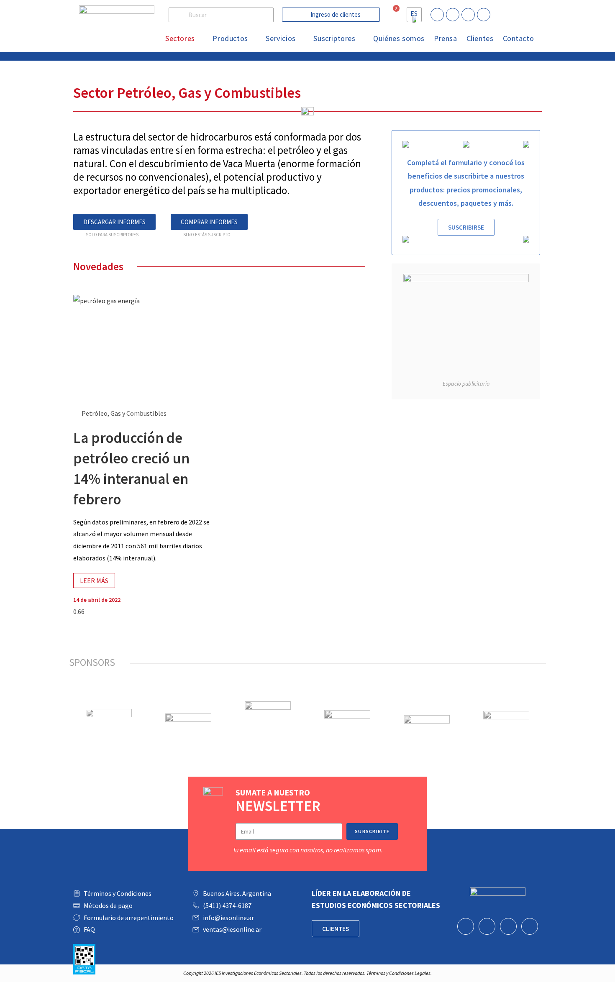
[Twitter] (468, 14)
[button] (331, 15)
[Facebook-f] (452, 14)
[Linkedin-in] (437, 14)
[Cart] (392, 14)
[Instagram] (483, 14)
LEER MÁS (94, 580)
